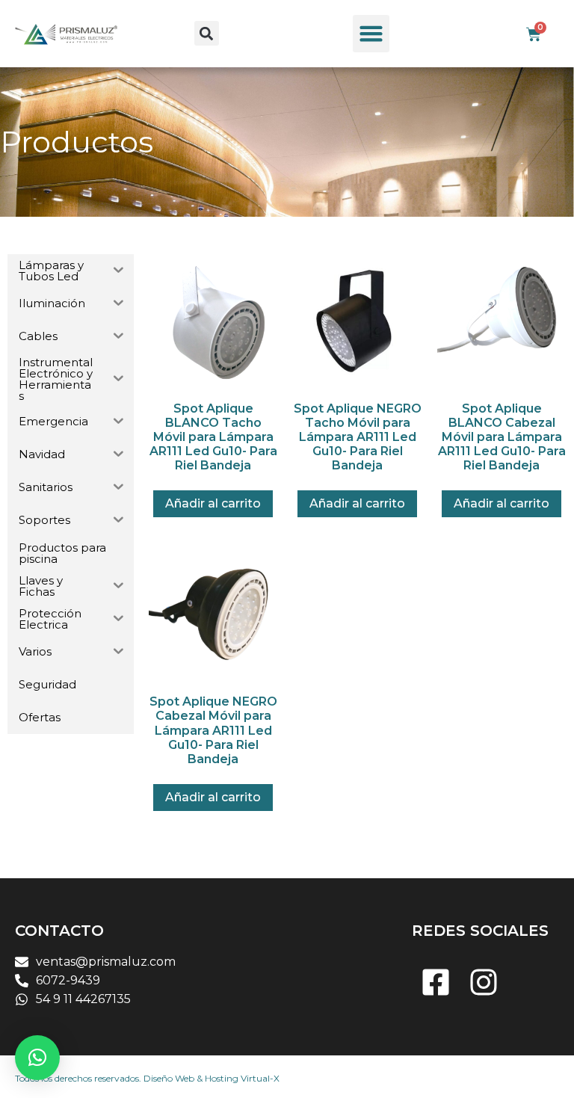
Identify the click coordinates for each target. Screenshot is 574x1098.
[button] (206, 33)
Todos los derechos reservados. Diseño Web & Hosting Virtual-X (147, 1078)
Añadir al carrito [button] (213, 503)
